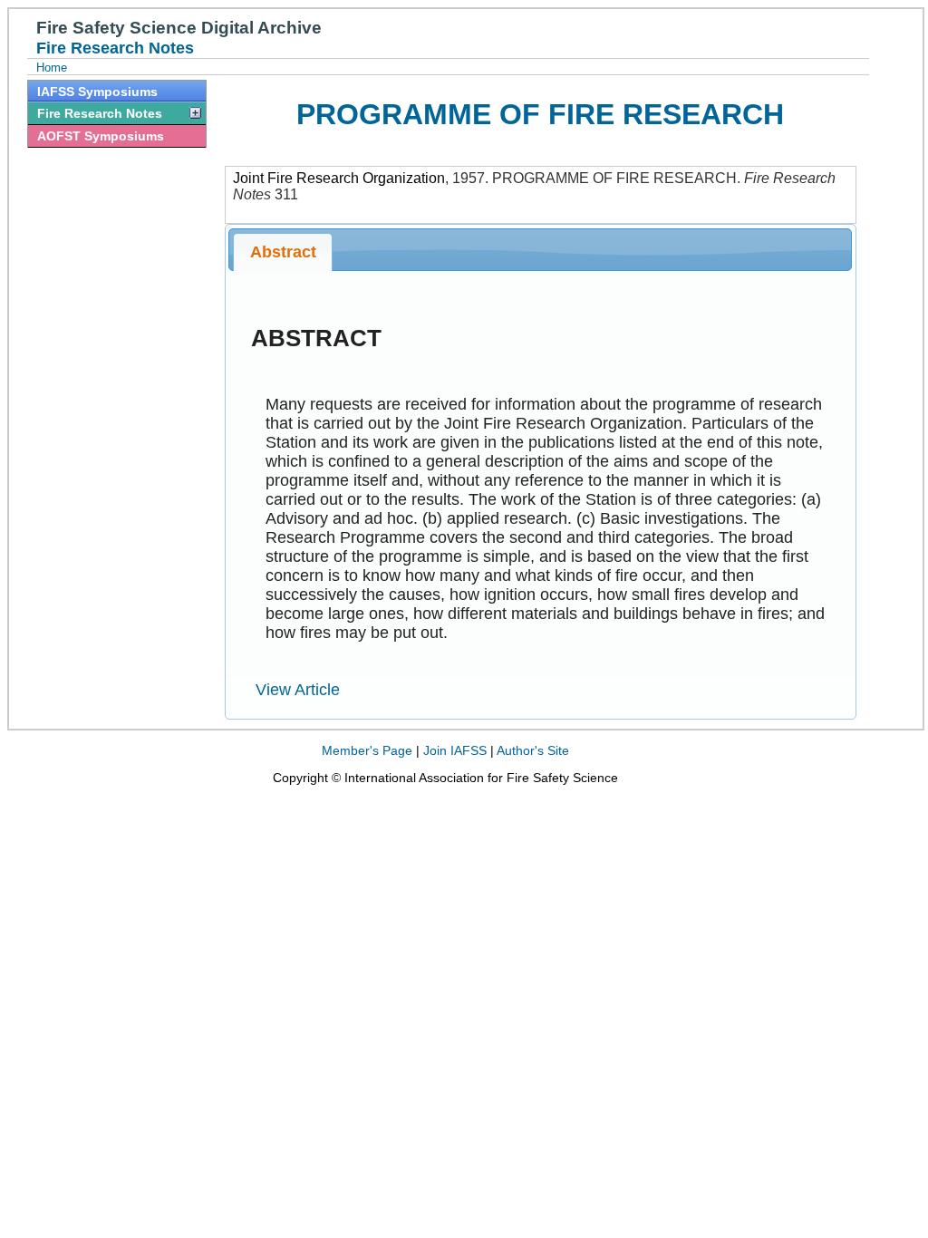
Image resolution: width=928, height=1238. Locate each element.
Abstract (283, 252)
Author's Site (533, 750)
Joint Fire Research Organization (339, 178)
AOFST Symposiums (100, 136)
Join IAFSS (455, 750)
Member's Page (367, 750)
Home (51, 67)
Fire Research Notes (99, 113)
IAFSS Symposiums (97, 91)
